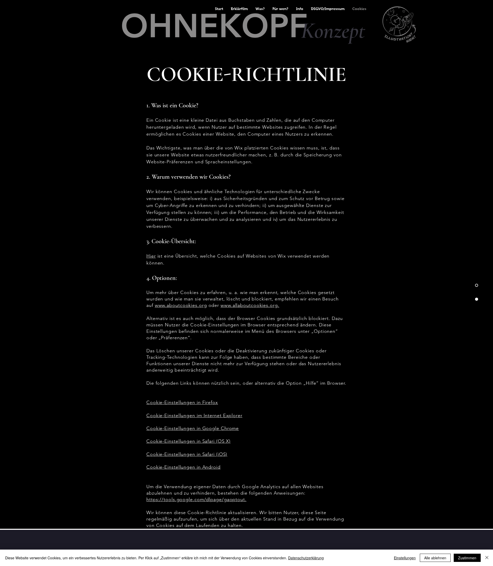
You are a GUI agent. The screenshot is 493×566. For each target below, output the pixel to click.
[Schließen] (487, 558)
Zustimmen (467, 557)
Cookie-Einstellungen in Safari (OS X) (188, 441)
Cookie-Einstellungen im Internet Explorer (194, 415)
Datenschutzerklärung (306, 557)
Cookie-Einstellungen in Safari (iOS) (186, 454)
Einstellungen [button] (405, 557)
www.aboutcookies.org (181, 305)
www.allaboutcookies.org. (250, 305)
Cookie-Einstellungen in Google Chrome (192, 428)
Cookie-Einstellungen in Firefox (182, 402)
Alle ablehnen (435, 557)
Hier (151, 256)
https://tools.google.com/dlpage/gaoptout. (196, 499)
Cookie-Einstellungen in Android (183, 467)
